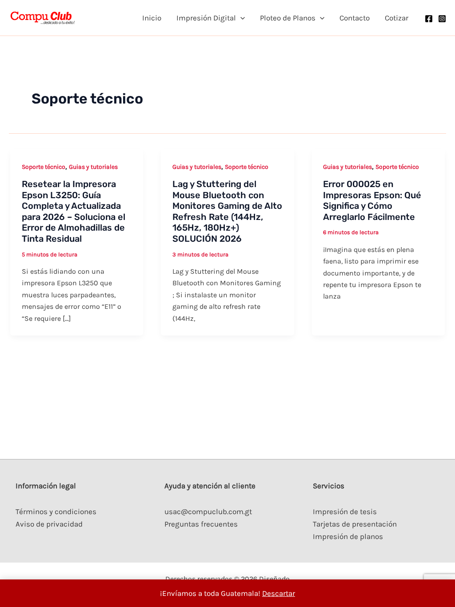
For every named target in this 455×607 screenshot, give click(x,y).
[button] (240, 18)
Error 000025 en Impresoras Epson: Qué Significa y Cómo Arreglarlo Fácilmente (372, 200)
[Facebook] (429, 19)
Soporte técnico (43, 167)
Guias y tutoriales (93, 167)
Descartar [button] (278, 593)
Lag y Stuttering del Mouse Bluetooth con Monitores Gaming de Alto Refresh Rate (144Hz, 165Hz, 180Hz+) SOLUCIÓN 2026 (227, 211)
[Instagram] (442, 19)
